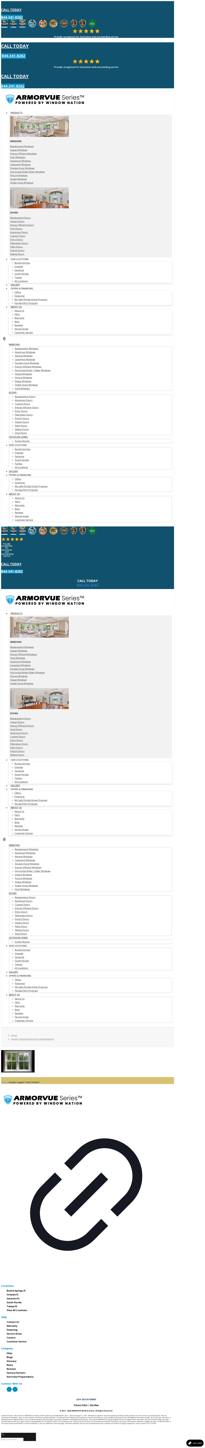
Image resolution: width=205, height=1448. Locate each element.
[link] (86, 1186)
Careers (11, 1337)
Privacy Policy (81, 1405)
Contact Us (13, 1322)
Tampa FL (12, 1306)
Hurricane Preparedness (20, 1376)
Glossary (11, 1361)
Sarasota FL (13, 1298)
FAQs (9, 1353)
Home (14, 1035)
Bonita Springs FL (16, 1290)
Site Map (94, 1405)
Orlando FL (13, 1294)
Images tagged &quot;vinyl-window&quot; (32, 1039)
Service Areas (14, 1333)
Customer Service (16, 1341)
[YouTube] (15, 1389)
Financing (12, 1329)
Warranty (12, 1325)
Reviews (11, 1368)
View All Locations (17, 1310)
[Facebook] (9, 1389)
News (10, 1365)
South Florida (14, 1302)
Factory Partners (16, 1372)
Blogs (10, 1357)
